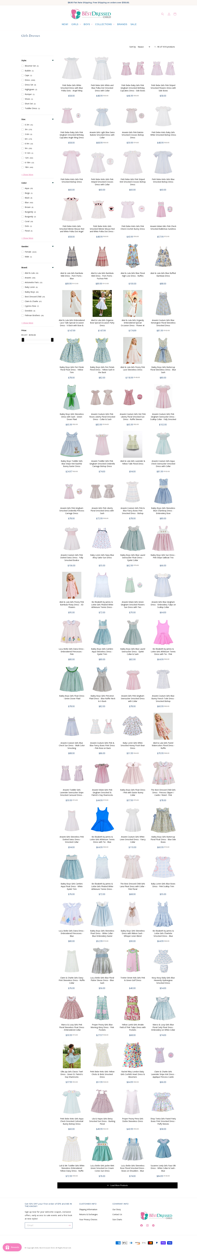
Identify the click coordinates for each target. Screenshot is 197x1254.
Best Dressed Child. (47, 1248)
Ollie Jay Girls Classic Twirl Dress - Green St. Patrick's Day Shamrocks (71, 1074)
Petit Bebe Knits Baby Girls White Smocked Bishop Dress (163, 133)
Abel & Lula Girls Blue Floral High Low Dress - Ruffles (133, 274)
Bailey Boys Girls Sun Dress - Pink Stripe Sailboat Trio (163, 556)
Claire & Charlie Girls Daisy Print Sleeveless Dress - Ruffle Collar (72, 980)
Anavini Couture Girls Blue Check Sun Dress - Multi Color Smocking (72, 745)
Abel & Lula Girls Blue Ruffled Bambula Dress (163, 274)
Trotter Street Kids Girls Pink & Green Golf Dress (132, 979)
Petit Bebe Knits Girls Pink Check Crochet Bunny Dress (133, 227)
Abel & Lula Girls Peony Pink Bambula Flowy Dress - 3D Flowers (72, 604)
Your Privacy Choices (88, 1219)
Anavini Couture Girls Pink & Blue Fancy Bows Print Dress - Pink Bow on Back (102, 745)
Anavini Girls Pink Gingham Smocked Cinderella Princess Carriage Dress (71, 511)
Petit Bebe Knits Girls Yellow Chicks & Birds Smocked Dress (102, 1074)
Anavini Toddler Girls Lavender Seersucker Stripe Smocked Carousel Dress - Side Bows (71, 794)
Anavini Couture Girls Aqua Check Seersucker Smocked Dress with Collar (163, 463)
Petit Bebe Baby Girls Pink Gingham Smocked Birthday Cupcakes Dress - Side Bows (132, 88)
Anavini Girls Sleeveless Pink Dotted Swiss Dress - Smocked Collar (72, 839)
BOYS (87, 24)
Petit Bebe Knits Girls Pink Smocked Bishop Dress (72, 180)
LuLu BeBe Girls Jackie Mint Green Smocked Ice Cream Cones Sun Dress (102, 1168)
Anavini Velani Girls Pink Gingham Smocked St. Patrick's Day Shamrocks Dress (102, 794)
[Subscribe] (70, 1225)
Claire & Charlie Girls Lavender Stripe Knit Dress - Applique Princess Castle (163, 1074)
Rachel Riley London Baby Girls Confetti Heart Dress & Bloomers (133, 1074)
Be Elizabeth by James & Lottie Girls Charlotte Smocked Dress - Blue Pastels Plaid (163, 934)
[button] (76, 24)
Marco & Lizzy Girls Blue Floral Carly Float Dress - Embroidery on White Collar (163, 1027)
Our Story (116, 1209)
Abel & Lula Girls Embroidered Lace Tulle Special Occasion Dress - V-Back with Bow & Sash (72, 324)
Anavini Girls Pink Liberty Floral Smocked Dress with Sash (102, 511)
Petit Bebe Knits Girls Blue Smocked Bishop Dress (163, 180)
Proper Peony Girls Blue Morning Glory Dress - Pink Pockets (102, 1027)
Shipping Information (88, 1209)
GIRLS (74, 24)
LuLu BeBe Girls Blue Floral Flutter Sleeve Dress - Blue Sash (102, 980)
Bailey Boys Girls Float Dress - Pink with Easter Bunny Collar (132, 792)
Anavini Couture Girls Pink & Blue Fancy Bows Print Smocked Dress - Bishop (133, 511)
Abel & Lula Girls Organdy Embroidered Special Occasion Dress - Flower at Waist (132, 324)
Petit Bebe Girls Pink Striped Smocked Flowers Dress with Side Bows (163, 88)
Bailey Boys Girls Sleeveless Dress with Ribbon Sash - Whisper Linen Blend (133, 933)
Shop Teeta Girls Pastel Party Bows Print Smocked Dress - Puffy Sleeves (163, 1121)
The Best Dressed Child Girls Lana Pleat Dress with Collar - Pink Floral (133, 886)
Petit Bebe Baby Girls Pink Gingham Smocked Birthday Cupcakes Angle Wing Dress (72, 135)
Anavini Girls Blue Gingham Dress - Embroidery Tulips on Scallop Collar (163, 604)
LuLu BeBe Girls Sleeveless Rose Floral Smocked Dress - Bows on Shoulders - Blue (132, 1168)
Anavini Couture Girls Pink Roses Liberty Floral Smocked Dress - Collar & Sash (102, 417)
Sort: (132, 46)
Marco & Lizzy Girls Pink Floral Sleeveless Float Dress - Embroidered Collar (71, 1027)
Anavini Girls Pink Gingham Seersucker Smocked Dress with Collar (133, 698)
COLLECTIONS (103, 24)
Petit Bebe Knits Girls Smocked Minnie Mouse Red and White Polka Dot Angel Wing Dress (71, 230)
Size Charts (117, 1219)
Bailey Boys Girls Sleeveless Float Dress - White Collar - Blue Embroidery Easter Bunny (102, 934)
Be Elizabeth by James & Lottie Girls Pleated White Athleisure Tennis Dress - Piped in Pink (102, 606)
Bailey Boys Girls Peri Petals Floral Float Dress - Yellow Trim (72, 370)
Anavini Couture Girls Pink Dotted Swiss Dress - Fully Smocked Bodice (71, 557)
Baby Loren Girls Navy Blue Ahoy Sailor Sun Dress (102, 556)
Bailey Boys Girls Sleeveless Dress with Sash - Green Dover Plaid (72, 417)
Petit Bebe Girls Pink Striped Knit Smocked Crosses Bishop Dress (133, 182)
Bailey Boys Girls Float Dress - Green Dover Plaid (71, 697)
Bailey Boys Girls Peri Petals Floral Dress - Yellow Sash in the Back (102, 370)
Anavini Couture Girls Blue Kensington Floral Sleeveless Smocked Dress (163, 323)
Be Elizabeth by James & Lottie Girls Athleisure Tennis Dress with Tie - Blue (102, 839)
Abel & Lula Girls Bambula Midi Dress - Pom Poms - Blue (71, 276)
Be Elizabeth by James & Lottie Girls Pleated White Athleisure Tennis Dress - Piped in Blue (102, 887)
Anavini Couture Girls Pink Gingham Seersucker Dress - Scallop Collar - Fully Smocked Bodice (163, 418)
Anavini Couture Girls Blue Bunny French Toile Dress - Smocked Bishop (163, 698)
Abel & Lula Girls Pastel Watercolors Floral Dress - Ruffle (163, 745)
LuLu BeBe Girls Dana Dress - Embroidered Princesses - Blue (72, 933)
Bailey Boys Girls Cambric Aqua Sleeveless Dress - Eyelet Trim (102, 651)
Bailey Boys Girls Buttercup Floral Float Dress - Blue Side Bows (163, 839)
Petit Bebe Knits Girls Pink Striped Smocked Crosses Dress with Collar (102, 182)
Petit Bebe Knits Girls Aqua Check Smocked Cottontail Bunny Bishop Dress (71, 1121)
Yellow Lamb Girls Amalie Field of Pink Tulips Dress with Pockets (133, 1027)
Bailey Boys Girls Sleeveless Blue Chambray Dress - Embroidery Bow (163, 511)
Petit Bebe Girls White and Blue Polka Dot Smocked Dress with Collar (102, 88)
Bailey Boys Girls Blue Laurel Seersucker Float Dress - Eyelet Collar (132, 557)
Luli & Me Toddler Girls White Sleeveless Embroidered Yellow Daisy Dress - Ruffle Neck (71, 1169)
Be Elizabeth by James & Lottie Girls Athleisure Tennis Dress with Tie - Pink (163, 651)
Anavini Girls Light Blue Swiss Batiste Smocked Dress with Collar (102, 135)
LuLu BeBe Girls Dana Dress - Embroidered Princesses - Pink (72, 651)
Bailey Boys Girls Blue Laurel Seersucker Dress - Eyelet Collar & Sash (132, 651)
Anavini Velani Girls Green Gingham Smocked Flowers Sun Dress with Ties (133, 604)
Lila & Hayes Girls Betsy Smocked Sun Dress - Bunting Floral (102, 1121)
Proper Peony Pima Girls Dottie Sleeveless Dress (132, 1120)
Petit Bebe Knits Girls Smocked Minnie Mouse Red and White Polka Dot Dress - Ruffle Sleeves (102, 230)
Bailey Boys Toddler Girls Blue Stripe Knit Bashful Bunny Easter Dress (72, 463)
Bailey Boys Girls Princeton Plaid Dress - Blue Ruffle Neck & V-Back (102, 698)
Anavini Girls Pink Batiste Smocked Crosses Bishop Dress (133, 135)
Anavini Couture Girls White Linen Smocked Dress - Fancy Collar (133, 839)
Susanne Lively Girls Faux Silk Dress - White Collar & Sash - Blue (163, 1168)
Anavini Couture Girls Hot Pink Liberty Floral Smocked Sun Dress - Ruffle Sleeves (133, 417)
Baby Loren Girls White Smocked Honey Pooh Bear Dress (133, 745)
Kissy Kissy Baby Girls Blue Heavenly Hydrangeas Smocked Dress (163, 980)
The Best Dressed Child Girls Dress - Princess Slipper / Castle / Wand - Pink (163, 792)
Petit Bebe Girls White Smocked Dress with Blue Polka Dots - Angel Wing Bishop (72, 89)
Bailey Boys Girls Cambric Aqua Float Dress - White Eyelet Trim (72, 886)
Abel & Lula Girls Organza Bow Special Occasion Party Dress (102, 323)
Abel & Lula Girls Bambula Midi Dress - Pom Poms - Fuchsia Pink (102, 276)
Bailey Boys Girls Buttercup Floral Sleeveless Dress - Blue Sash (163, 370)
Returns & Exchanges (88, 1214)
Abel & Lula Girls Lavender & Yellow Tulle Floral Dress (132, 462)
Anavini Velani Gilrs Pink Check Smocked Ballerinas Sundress (163, 227)
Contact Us (117, 1214)
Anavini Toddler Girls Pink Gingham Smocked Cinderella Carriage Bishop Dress (102, 463)
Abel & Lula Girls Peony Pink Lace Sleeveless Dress (132, 368)
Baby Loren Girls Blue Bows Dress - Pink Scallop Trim (163, 885)
